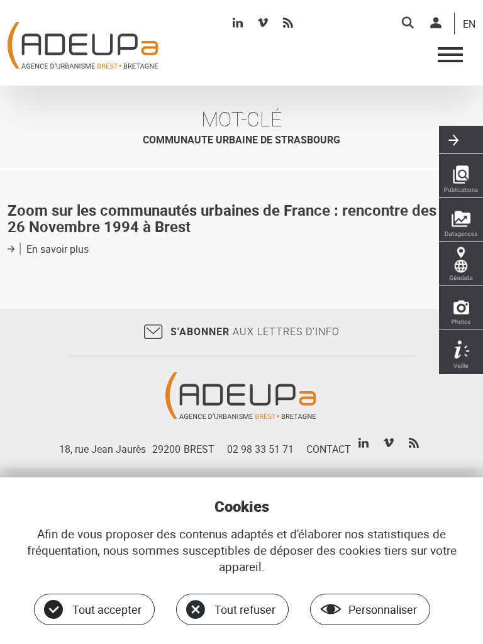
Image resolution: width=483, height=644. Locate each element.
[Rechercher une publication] (461, 176)
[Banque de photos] (461, 308)
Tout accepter (107, 609)
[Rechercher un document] (407, 23)
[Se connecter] (436, 23)
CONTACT (328, 449)
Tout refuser (244, 609)
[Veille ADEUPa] (461, 352)
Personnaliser (382, 609)
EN (469, 24)
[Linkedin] (238, 23)
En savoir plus (57, 249)
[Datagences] (461, 220)
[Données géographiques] (461, 264)
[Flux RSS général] (288, 23)
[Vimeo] (263, 23)
